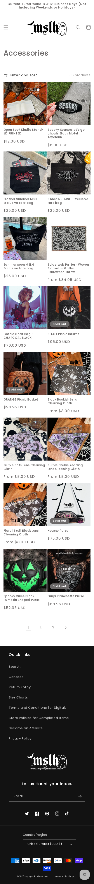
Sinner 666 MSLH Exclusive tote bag (67, 201)
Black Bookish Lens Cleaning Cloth (62, 401)
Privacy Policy (20, 738)
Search (15, 666)
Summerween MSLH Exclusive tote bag (18, 266)
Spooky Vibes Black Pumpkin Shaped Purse (21, 598)
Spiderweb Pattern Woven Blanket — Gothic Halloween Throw (68, 268)
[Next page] (66, 628)
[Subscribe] (80, 796)
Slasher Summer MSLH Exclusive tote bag (21, 201)
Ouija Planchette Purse (65, 596)
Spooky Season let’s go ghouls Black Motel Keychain (66, 133)
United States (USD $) (45, 844)
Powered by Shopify (66, 876)
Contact (16, 677)
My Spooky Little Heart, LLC (39, 876)
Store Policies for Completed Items (39, 718)
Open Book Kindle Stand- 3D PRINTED (23, 132)
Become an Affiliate (26, 728)
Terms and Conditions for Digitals (38, 707)
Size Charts (18, 697)
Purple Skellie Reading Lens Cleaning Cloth (65, 467)
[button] (6, 27)
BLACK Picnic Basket (63, 334)
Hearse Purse (57, 531)
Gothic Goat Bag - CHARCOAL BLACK (18, 336)
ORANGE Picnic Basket (20, 400)
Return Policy (20, 687)
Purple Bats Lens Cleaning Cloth (24, 467)
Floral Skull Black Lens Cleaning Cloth (21, 533)
